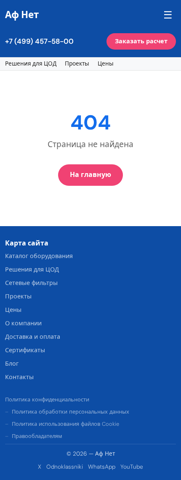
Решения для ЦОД (30, 63)
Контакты (19, 377)
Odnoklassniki (64, 466)
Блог (12, 363)
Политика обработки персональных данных (70, 411)
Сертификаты (25, 350)
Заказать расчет (141, 41)
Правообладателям (37, 436)
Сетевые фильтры (31, 283)
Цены (106, 63)
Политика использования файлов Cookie (65, 423)
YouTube (131, 466)
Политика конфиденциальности (47, 399)
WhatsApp (101, 466)
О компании (23, 323)
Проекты (77, 63)
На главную (90, 174)
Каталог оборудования (39, 256)
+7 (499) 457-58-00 (39, 41)
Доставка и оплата (32, 336)
